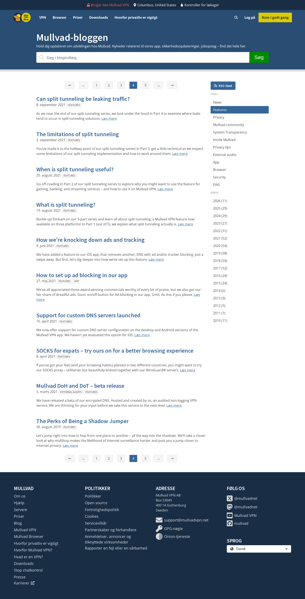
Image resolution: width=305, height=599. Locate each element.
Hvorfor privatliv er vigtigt (136, 17)
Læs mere (109, 118)
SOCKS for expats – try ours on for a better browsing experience (114, 350)
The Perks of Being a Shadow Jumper (82, 421)
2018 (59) (220, 260)
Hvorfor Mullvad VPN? (33, 549)
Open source (96, 502)
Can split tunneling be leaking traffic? (83, 99)
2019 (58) (220, 253)
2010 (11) (220, 320)
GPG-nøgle (173, 528)
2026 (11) (220, 201)
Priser (78, 17)
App (76, 281)
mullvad (241, 523)
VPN (42, 17)
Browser (59, 17)
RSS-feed (225, 86)
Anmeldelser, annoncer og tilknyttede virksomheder (108, 539)
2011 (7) (219, 313)
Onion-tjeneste (177, 536)
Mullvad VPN (25, 529)
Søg (259, 57)
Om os (20, 496)
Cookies (92, 516)
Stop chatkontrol (28, 570)
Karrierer (21, 582)
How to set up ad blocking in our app (82, 275)
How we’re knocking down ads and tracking (90, 239)
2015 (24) (220, 283)
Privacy (218, 117)
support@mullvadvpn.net (186, 519)
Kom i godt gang (275, 17)
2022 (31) (220, 230)
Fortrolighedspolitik (102, 509)
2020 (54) (220, 245)
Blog (18, 523)
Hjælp (19, 502)
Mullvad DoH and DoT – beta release (80, 385)
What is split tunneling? (65, 204)
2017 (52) (220, 268)
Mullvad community (228, 124)
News (217, 102)
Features (74, 105)
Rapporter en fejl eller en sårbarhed (116, 548)
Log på (249, 17)
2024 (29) (220, 216)
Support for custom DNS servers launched (88, 315)
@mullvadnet (245, 498)
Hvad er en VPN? (28, 556)
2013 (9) (219, 298)
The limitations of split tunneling (77, 134)
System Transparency (230, 132)
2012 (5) (219, 305)
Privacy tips (222, 147)
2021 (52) (220, 238)
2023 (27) (220, 223)
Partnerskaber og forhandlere (110, 529)
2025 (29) (220, 208)
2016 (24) (220, 275)
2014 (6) (219, 290)
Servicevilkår (96, 523)
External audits (71, 392)
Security (219, 177)
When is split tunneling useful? (75, 169)
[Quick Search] (236, 17)
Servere (20, 509)
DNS (216, 184)
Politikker (93, 496)
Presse (20, 576)
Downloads (98, 17)
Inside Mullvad (224, 139)
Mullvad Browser (28, 536)
